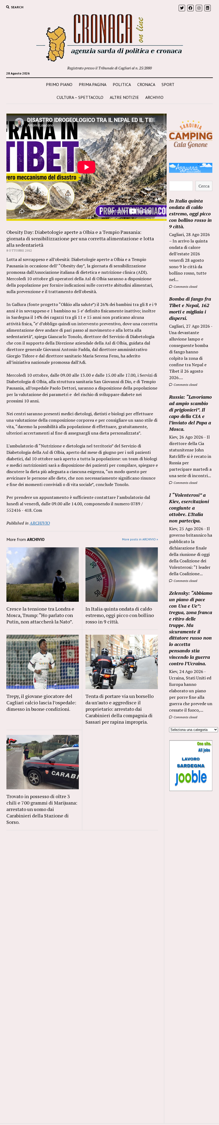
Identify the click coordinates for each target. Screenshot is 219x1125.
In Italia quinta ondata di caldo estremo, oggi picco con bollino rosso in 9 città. (119, 615)
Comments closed (185, 287)
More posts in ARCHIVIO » (140, 539)
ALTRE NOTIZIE (124, 97)
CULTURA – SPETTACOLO (80, 97)
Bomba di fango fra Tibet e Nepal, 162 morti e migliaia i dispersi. (190, 308)
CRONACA (146, 84)
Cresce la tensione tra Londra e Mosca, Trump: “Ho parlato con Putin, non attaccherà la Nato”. (40, 615)
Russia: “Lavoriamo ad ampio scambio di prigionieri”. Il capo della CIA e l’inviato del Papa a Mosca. (190, 413)
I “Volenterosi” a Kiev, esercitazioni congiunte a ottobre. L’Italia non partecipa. (189, 508)
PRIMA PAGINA (92, 84)
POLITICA (122, 84)
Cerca (203, 186)
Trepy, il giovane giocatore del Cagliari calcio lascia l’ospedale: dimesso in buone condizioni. (41, 702)
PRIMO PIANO (59, 84)
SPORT (168, 84)
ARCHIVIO (154, 97)
